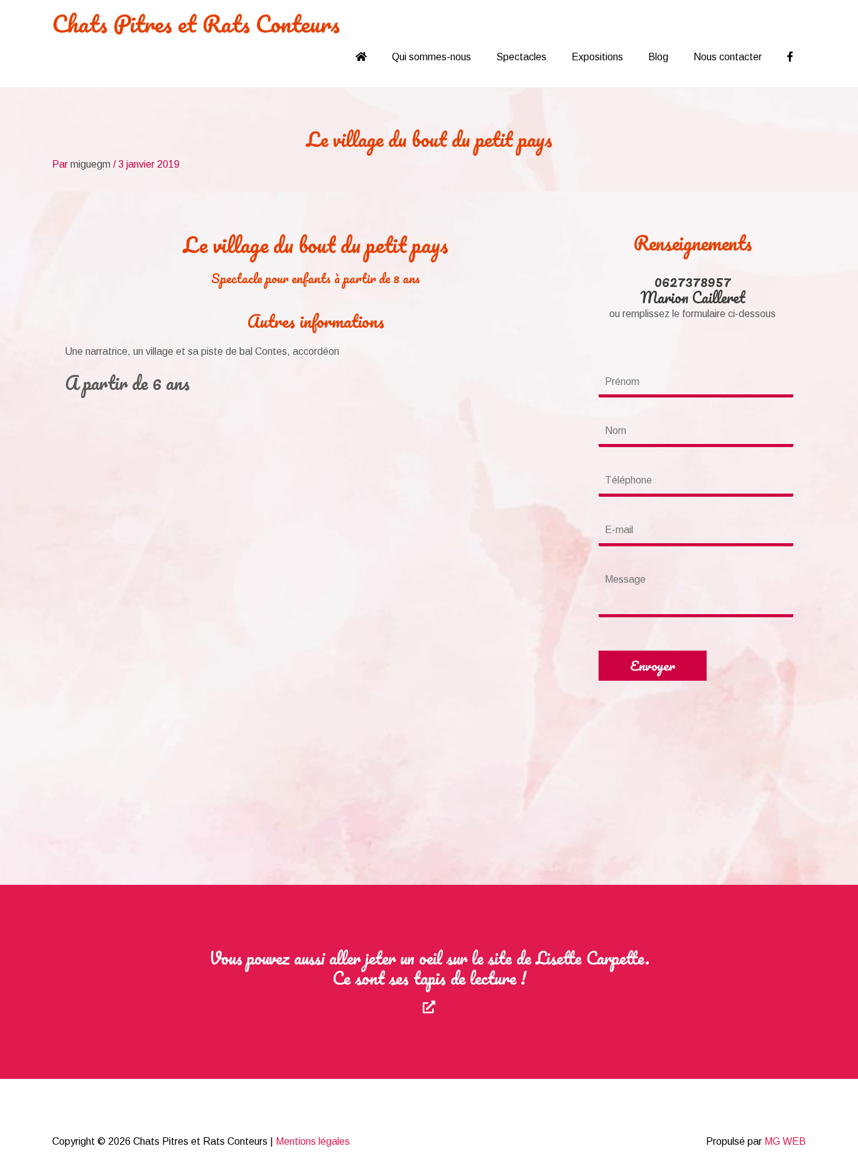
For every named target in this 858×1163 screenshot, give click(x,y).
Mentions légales (313, 1141)
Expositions (597, 56)
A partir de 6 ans (127, 383)
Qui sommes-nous (431, 56)
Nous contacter (727, 56)
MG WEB (785, 1141)
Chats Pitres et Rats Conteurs (196, 23)
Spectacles (521, 56)
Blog (658, 56)
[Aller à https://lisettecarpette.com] (429, 982)
